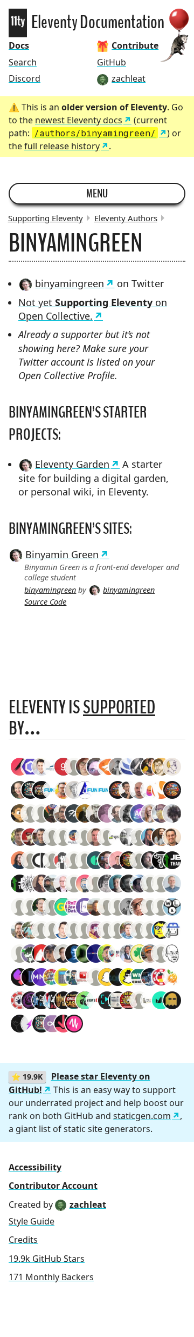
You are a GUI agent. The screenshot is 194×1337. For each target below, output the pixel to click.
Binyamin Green (62, 554)
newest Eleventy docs (78, 120)
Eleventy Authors (125, 218)
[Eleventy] (18, 23)
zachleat (88, 1204)
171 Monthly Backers (51, 1277)
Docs (19, 45)
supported (119, 707)
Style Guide (31, 1221)
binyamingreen (69, 283)
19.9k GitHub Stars (47, 1259)
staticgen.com (142, 1116)
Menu (97, 194)
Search (23, 62)
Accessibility (35, 1167)
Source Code (45, 602)
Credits (23, 1240)
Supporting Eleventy (45, 218)
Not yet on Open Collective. (92, 309)
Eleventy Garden (72, 464)
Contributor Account (53, 1186)
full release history (62, 146)
